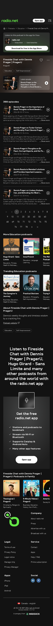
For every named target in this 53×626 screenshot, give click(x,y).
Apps (33, 552)
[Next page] (32, 227)
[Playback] (46, 83)
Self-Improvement (23, 71)
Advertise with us (38, 529)
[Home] (4, 28)
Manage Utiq (9, 562)
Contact (34, 547)
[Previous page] (12, 212)
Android (7, 591)
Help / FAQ (35, 557)
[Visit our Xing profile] (39, 580)
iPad (6, 586)
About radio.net (37, 519)
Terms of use (9, 547)
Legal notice (9, 557)
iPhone (7, 581)
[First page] (6, 212)
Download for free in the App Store (27, 48)
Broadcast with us (38, 533)
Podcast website (10, 323)
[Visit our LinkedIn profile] (33, 580)
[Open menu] (49, 20)
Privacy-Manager (11, 567)
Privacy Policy (10, 552)
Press (33, 524)
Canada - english (28, 603)
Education (8, 71)
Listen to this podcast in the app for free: (22, 35)
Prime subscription (39, 562)
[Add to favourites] (41, 60)
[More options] (48, 60)
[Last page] (37, 227)
